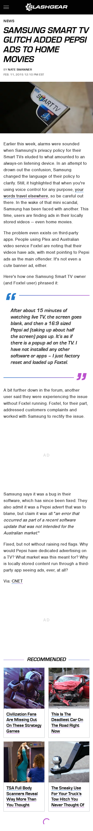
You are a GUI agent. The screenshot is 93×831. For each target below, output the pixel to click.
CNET (17, 581)
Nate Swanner (20, 69)
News (8, 21)
